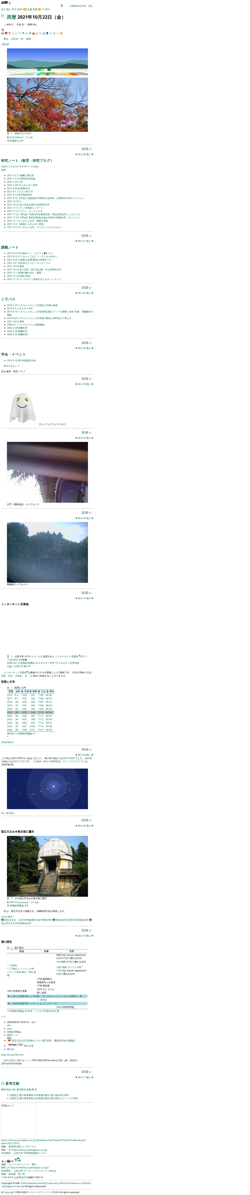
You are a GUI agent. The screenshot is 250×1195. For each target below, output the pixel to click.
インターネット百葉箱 (67, 656)
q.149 (20, 140)
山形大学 (19, 1153)
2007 (12, 902)
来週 (35, 9)
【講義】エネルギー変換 (31, 224)
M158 (49, 726)
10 (25, 166)
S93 (33, 702)
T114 (40, 726)
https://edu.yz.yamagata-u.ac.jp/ (29, 1149)
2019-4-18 (12, 311)
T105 (40, 695)
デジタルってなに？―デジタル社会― (37, 256)
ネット (36, 1003)
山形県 (17, 1177)
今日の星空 (7, 916)
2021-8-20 (12, 188)
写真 (9, 140)
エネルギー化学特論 (68, 662)
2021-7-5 (12, 175)
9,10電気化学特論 (26, 178)
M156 (49, 719)
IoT (58, 672)
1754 (58, 970)
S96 (33, 712)
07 (84, 598)
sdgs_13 (11, 666)
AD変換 (72, 996)
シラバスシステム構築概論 (31, 324)
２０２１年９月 (25, 191)
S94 (33, 705)
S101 (32, 729)
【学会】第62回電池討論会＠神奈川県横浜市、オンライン (49, 217)
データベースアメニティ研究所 (42, 1192)
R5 (16, 719)
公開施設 (70, 1040)
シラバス (8, 299)
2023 (9, 719)
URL (14, 1089)
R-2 (16, 695)
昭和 (35, 691)
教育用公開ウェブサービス (22, 1146)
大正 (43, 691)
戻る (3, 9)
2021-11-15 (13, 279)
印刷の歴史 (25, 276)
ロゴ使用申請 (53, 761)
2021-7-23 (12, 181)
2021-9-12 (12, 194)
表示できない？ (11, 365)
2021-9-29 (12, 259)
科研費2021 (24, 188)
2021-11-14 (13, 276)
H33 (24, 712)
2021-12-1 (12, 220)
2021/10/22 (25, 133)
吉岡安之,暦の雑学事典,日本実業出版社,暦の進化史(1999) (39, 1095)
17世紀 (13, 968)
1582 (58, 967)
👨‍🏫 (6, 33)
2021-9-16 (12, 198)
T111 (40, 715)
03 (84, 348)
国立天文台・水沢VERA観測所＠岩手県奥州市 (29, 919)
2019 (9, 705)
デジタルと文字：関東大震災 (33, 220)
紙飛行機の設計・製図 (29, 272)
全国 (74, 672)
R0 (16, 702)
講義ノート (10, 247)
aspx (9, 1028)
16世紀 (13, 965)
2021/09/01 (69, 758)
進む (8, 9)
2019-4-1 (12, 308)
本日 (14, 9)
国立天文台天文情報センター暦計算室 (32, 1040)
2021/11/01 (19, 761)
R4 (16, 715)
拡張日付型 (62, 958)
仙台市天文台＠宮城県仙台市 (16, 923)
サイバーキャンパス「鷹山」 (24, 1164)
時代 (12, 733)
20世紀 (43, 999)
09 (84, 825)
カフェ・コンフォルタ (31, 211)
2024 (9, 722)
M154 (49, 712)
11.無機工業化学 (25, 175)
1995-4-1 (12, 324)
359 (17, 898)
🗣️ (47, 33)
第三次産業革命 (21, 996)
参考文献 (12, 1083)
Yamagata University (13, 1186)
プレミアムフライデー (73, 761)
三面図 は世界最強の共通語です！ (35, 259)
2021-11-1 (12, 272)
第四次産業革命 (21, 1003)
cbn (15, 662)
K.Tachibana (16, 137)
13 (18, 662)
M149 (49, 695)
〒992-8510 (7, 1177)
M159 (49, 729)
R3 (16, 712)
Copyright (9, 1192)
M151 (49, 702)
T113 (40, 722)
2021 (9, 712)
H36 (24, 722)
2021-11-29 (13, 217)
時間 (9, 1035)
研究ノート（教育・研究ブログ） (27, 160)
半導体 (36, 996)
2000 (58, 1007)
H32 (24, 709)
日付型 (68, 961)
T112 (40, 719)
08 (84, 754)
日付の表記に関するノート (17, 1060)
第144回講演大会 (27, 360)
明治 (51, 691)
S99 (33, 722)
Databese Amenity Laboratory (43, 1183)
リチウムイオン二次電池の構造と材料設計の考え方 (44, 318)
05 (84, 437)
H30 (24, 702)
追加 (3, 169)
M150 (49, 698)
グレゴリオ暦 (74, 967)
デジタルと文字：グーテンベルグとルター (40, 227)
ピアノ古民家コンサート (31, 207)
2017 (9, 698)
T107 (40, 702)
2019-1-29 (12, 305)
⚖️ (54, 33)
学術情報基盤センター (35, 1153)
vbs (9, 1025)
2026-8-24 (16, 659)
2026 (9, 729)
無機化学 (22, 327)
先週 (29, 9)
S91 (33, 695)
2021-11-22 (13, 214)
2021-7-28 (12, 185)
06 (84, 518)
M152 (49, 705)
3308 (9, 662)
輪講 (14, 140)
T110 (40, 712)
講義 (3, 371)
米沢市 (24, 1177)
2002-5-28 (12, 327)
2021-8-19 (12, 253)
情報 (64, 967)
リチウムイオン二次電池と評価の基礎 (37, 305)
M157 (49, 722)
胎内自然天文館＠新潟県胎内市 (72, 919)
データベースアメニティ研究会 (40, 1170)
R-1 (16, 698)
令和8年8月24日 (77, 6)
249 (26, 905)
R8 (16, 729)
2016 (9, 695)
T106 (40, 698)
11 (42, 9)
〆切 (20, 181)
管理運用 (6, 1153)
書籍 (3, 1089)
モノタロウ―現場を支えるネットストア (40, 279)
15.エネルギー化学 (27, 185)
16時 (3, 44)
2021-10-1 (12, 263)
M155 (49, 715)
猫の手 (19, 666)
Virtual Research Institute (77, 1183)
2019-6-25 (12, 318)
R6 (16, 722)
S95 (33, 709)
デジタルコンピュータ (54, 996)
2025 (9, 726)
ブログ (22, 371)
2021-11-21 (13, 211)
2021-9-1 (12, 191)
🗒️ (13, 33)
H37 (24, 726)
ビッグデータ (49, 1003)
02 (84, 293)
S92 (33, 698)
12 (31, 166)
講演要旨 (21, 1089)
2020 (20, 9)
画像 (28, 1089)
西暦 (11, 17)
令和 (17, 691)
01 (84, 241)
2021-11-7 (12, 207)
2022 (47, 9)
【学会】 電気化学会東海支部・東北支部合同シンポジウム (49, 214)
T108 (40, 705)
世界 (71, 951)
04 (84, 384)
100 (58, 961)
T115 (40, 729)
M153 (49, 709)
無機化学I (23, 334)
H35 (24, 719)
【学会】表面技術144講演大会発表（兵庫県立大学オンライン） (51, 198)
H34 (24, 715)
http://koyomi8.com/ (12, 1054)
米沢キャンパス (32, 656)
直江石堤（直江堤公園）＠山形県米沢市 (40, 269)
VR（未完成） (8, 813)
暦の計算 (29, 1045)
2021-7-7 (12, 178)
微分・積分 (27, 972)
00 (84, 154)
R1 (16, 705)
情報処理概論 (27, 662)
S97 (33, 715)
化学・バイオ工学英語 (39, 1011)
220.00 (15, 38)
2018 (9, 702)
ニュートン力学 (26, 968)
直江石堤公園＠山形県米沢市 (34, 204)
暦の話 (10, 1049)
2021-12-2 (12, 224)
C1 (34, 733)
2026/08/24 (7, 742)
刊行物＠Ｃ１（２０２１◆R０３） (36, 253)
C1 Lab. (29, 137)
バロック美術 (14, 972)
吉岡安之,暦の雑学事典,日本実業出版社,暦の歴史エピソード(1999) (43, 1098)
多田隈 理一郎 (17, 1174)
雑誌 (8, 1089)
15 (56, 662)
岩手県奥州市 (25, 194)
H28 (24, 695)
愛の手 (27, 666)
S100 (32, 726)
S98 (33, 719)
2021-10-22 (13, 201)
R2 (16, 709)
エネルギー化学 (25, 308)
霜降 (28, 38)
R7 (16, 726)
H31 (24, 705)
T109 (40, 709)
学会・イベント (13, 354)
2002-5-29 (12, 334)
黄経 (5, 38)
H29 (24, 698)
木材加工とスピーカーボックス (34, 263)
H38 (24, 729)
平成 (26, 691)
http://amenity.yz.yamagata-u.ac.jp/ (29, 1167)
